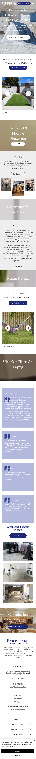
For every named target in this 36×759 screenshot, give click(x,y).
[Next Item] (28, 93)
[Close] (33, 741)
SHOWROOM (17, 734)
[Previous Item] (7, 93)
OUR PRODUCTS (17, 724)
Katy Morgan (9, 468)
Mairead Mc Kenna (11, 500)
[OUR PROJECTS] (30, 729)
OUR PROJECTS (17, 729)
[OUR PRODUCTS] (30, 724)
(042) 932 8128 (18, 684)
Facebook (18, 699)
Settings (17, 755)
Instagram (18, 702)
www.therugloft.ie (18, 709)
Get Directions (18, 679)
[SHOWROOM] (30, 734)
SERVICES (17, 719)
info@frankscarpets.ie (18, 687)
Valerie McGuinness (11, 394)
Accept (17, 751)
